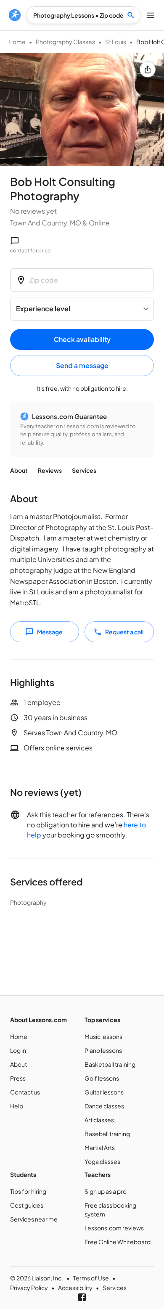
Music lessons (103, 1036)
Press (18, 1078)
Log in (18, 1050)
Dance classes (104, 1106)
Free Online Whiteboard (118, 1241)
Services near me (34, 1219)
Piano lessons (103, 1050)
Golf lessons (102, 1078)
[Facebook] (82, 1297)
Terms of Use (91, 1278)
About (19, 470)
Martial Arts (100, 1147)
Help (16, 1106)
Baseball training (107, 1133)
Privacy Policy (29, 1287)
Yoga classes (102, 1161)
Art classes (99, 1120)
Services (84, 470)
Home (17, 41)
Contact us (25, 1092)
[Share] (148, 69)
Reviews (50, 470)
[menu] (14, 15)
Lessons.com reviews (114, 1228)
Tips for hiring (28, 1191)
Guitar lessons (104, 1092)
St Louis (115, 41)
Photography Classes (65, 41)
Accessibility (75, 1287)
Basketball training (110, 1064)
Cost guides (26, 1205)
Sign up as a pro (106, 1191)
